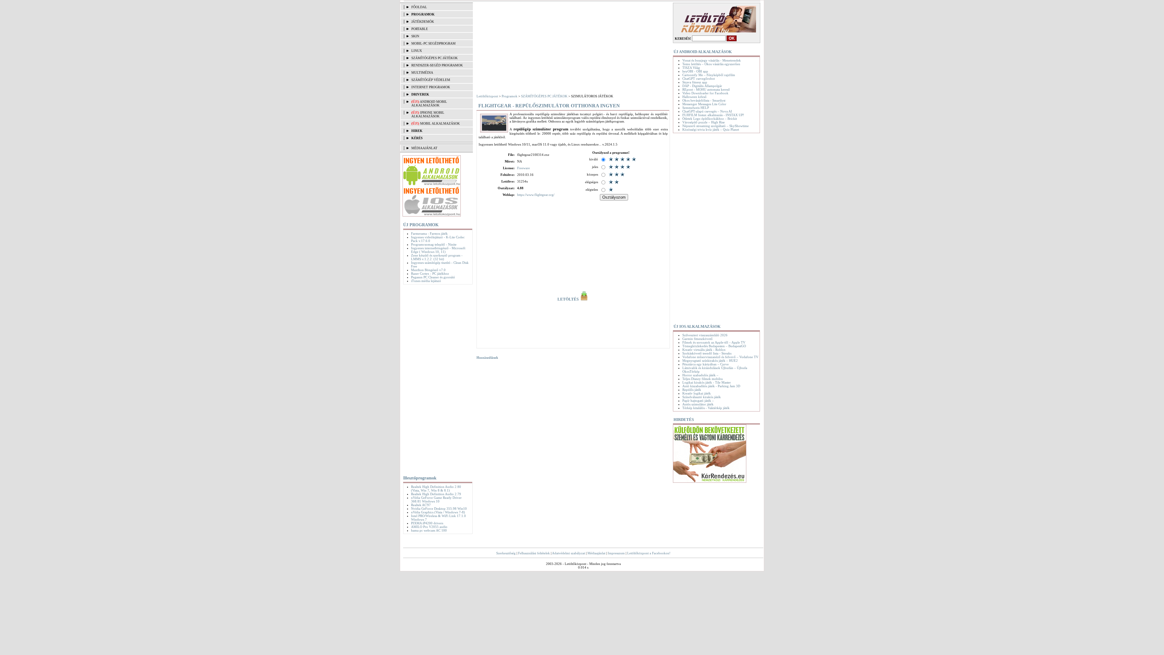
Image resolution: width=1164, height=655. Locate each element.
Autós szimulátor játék (698, 404)
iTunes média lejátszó (426, 281)
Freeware (523, 168)
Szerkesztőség (506, 553)
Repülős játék (691, 389)
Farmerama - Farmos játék (429, 233)
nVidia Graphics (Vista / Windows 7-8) (438, 512)
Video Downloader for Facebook (705, 93)
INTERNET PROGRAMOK (430, 87)
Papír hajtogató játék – (698, 400)
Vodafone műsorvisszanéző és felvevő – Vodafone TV (720, 357)
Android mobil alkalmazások (429, 103)
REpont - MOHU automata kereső (706, 89)
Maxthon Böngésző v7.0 (428, 270)
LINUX (416, 50)
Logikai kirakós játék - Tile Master (706, 382)
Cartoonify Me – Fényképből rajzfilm (708, 75)
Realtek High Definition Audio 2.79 (436, 494)
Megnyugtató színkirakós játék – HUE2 (710, 360)
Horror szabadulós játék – (700, 375)
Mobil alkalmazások (440, 123)
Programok (509, 96)
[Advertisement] (436, 379)
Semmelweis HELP (695, 107)
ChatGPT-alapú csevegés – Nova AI (707, 111)
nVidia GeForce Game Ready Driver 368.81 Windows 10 (436, 499)
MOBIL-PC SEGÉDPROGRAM (433, 43)
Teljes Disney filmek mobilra (702, 379)
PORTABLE (419, 29)
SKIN (415, 36)
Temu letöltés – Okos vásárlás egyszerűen (711, 64)
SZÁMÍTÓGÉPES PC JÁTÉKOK (434, 58)
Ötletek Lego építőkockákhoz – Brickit (709, 118)
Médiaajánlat (596, 553)
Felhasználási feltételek (534, 553)
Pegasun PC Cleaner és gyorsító (433, 277)
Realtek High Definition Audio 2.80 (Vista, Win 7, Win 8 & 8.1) (436, 488)
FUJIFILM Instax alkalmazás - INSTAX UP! (713, 115)
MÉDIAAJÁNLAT (424, 148)
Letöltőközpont (487, 96)
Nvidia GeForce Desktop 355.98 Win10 (439, 508)
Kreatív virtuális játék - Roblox (704, 349)
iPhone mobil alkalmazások (427, 114)
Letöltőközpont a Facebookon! (649, 553)
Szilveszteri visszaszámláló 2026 (705, 335)
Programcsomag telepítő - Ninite (434, 244)
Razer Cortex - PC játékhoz (430, 273)
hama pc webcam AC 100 (429, 530)
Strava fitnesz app (694, 82)
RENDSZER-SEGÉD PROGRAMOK (437, 65)
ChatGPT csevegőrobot (698, 78)
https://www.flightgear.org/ (535, 194)
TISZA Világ (691, 67)
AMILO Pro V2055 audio (429, 527)
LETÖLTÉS (568, 299)
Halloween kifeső (694, 97)
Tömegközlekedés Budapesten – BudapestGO (714, 346)
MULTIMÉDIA (422, 72)
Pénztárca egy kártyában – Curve (705, 364)
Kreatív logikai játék (696, 393)
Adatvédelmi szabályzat (568, 553)
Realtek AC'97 (421, 505)
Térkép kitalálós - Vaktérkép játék (706, 408)
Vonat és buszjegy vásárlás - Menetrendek (711, 60)
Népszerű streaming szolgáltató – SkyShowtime (715, 126)
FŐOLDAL (419, 7)
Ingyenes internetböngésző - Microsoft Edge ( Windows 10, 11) (438, 250)
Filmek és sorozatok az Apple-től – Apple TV (713, 342)
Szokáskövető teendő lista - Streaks (706, 353)
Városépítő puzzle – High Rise (703, 122)
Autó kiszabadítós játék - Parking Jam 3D (711, 386)
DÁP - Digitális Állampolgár (702, 86)
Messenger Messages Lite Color (704, 104)
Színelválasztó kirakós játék (701, 397)
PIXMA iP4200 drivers (427, 523)
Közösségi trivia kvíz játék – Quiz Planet (710, 129)
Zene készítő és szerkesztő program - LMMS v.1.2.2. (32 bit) (437, 257)
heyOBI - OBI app (695, 71)
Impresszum (616, 553)
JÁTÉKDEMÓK (422, 21)
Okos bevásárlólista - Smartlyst (703, 100)
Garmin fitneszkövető (697, 339)
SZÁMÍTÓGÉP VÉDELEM (430, 80)
